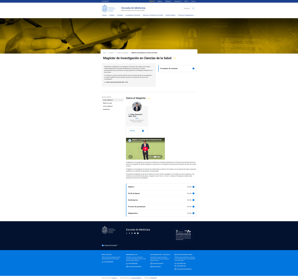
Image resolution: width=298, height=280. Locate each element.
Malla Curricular (112, 103)
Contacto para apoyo (157, 263)
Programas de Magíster (122, 52)
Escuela (104, 15)
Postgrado (120, 15)
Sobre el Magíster (112, 100)
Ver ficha (137, 131)
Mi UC (186, 1)
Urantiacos (114, 278)
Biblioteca (168, 1)
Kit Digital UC (154, 278)
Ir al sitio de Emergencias (134, 266)
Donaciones (178, 1)
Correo (193, 1)
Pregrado (111, 15)
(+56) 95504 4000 (108, 261)
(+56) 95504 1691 (181, 263)
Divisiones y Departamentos (186, 15)
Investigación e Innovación (133, 15)
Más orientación (156, 266)
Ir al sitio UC (105, 1)
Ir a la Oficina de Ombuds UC (184, 269)
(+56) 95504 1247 (181, 265)
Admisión (151, 1)
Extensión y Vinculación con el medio (153, 15)
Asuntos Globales (170, 15)
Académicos (112, 109)
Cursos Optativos (112, 106)
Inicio (104, 52)
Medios (160, 1)
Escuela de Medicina (136, 278)
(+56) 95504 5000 (133, 263)
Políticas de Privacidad (109, 245)
